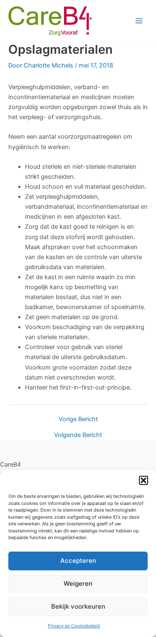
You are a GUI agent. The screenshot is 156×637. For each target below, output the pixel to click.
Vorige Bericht (78, 419)
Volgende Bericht (78, 435)
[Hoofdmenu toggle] (139, 21)
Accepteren (78, 561)
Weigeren (78, 583)
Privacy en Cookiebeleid (74, 626)
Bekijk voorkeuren (78, 606)
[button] (143, 480)
